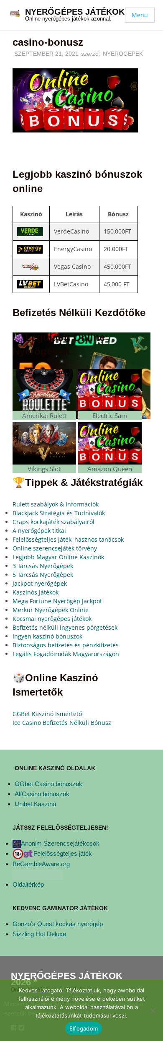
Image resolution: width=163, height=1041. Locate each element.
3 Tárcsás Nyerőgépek (43, 566)
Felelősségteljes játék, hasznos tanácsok (68, 539)
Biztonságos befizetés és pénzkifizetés (66, 645)
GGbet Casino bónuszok (48, 783)
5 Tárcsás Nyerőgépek (43, 575)
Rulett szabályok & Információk (56, 504)
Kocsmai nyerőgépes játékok (52, 619)
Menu (140, 15)
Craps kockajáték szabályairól (53, 522)
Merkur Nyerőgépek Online (51, 610)
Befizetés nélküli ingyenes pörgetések (65, 627)
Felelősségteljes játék (62, 853)
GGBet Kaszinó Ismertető (47, 714)
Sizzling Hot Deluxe (39, 933)
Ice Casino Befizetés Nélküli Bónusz (62, 723)
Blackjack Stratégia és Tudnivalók (59, 513)
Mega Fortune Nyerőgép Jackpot (57, 601)
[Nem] (152, 1010)
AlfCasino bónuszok (42, 793)
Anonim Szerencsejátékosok (60, 843)
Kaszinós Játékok (36, 592)
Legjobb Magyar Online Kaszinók (58, 557)
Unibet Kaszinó (35, 803)
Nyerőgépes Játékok (75, 11)
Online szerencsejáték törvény (55, 548)
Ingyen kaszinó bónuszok (47, 636)
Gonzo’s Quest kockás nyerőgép (58, 923)
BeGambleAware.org (41, 863)
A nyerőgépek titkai (39, 531)
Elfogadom (83, 1028)
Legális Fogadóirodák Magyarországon (66, 654)
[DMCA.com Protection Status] (38, 873)
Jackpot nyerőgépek (40, 583)
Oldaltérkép (28, 884)
